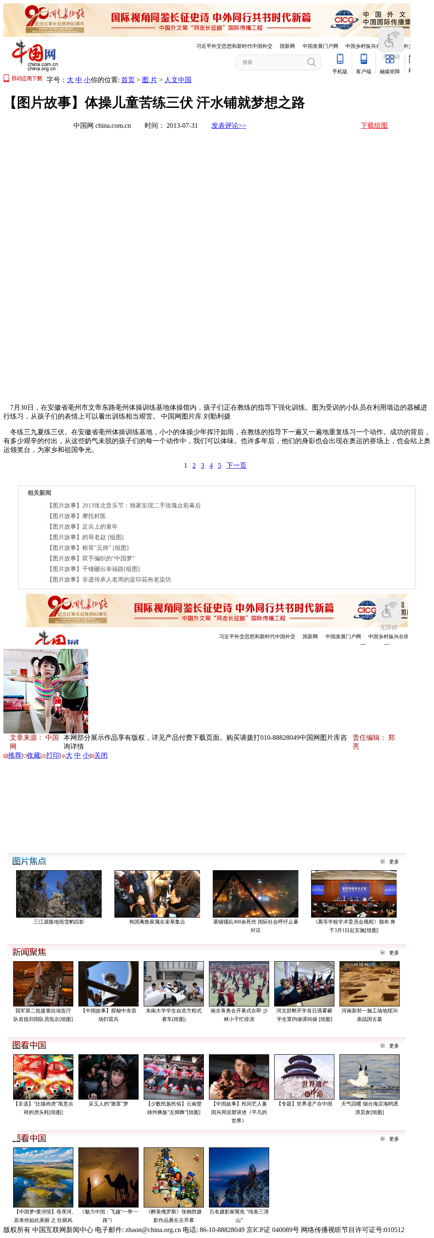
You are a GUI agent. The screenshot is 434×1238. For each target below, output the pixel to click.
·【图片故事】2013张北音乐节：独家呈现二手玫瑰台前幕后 (123, 505)
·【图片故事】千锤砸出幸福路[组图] (92, 569)
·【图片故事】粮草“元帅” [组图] (87, 548)
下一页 (236, 465)
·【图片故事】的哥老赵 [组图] (84, 537)
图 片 (149, 79)
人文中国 (178, 79)
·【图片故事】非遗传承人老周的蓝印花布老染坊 (108, 579)
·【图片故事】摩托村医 (75, 516)
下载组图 (374, 125)
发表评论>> (228, 125)
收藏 (33, 755)
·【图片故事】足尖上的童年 (81, 527)
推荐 (15, 755)
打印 (53, 755)
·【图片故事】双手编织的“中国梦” (90, 558)
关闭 (101, 755)
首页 (128, 79)
